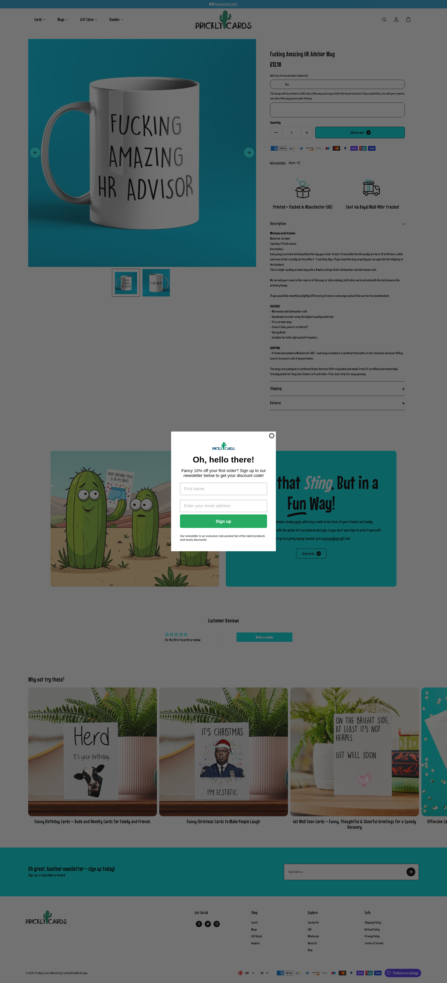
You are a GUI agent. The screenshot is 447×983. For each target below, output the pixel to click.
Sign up (223, 521)
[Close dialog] (271, 435)
